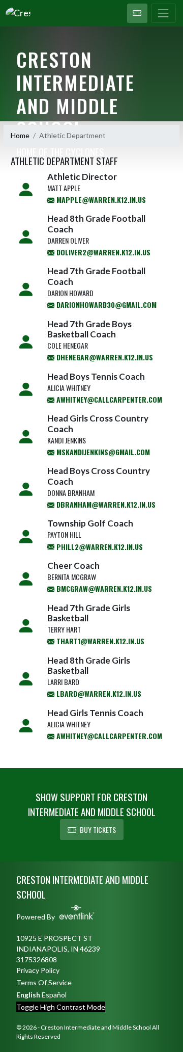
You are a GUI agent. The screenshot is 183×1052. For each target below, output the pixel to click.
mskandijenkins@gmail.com (102, 451)
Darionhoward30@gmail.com (105, 304)
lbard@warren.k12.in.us (97, 693)
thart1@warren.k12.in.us (99, 641)
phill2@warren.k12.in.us (98, 546)
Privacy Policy (37, 970)
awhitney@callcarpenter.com (108, 399)
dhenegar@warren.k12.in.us (103, 357)
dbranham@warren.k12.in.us (105, 504)
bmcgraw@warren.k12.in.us (103, 588)
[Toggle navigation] (163, 13)
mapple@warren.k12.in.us (100, 199)
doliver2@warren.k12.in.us (102, 252)
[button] (137, 13)
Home (20, 135)
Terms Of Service (44, 982)
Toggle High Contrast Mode (60, 1007)
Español (54, 994)
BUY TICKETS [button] (98, 829)
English (28, 994)
